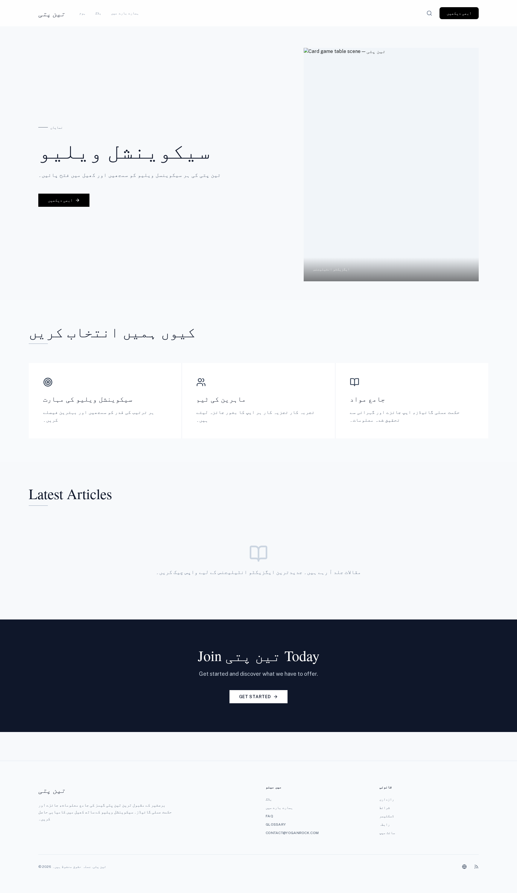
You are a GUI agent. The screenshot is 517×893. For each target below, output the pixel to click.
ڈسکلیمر (386, 816)
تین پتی (51, 13)
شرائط (384, 808)
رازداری (386, 799)
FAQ (269, 816)
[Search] (429, 13)
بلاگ (98, 13)
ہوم (82, 13)
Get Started (255, 696)
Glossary (276, 824)
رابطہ (384, 824)
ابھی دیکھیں (459, 13)
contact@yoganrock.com (292, 833)
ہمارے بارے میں (125, 13)
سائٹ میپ (387, 833)
